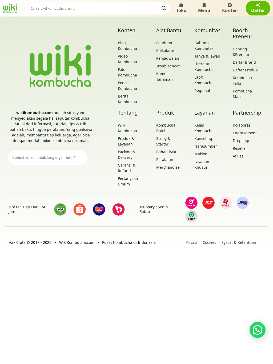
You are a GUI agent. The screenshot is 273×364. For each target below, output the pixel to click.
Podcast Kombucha (127, 85)
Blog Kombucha (127, 45)
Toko (181, 10)
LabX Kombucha (204, 80)
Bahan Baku (167, 151)
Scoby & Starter (163, 141)
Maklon (200, 153)
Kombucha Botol (165, 128)
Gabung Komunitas (204, 45)
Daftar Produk (245, 69)
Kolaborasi (242, 125)
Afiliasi (238, 156)
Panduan (164, 42)
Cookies (209, 242)
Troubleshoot (168, 65)
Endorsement (245, 132)
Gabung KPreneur (241, 51)
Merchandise (168, 167)
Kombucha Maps (242, 93)
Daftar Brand (244, 62)
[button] (258, 330)
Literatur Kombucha (204, 66)
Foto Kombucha (127, 72)
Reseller (240, 148)
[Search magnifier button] (164, 8)
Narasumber (205, 146)
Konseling (203, 138)
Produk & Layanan (126, 141)
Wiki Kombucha (127, 128)
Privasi (191, 242)
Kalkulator (165, 50)
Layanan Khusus (201, 164)
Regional (202, 90)
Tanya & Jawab (207, 56)
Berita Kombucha (127, 99)
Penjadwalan (167, 58)
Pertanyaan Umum (128, 181)
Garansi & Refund (126, 168)
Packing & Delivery (126, 154)
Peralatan (164, 159)
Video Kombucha (127, 59)
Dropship (241, 140)
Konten (230, 10)
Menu (204, 10)
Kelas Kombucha (204, 128)
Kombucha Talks (242, 80)
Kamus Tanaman (164, 76)
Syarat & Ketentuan (239, 242)
